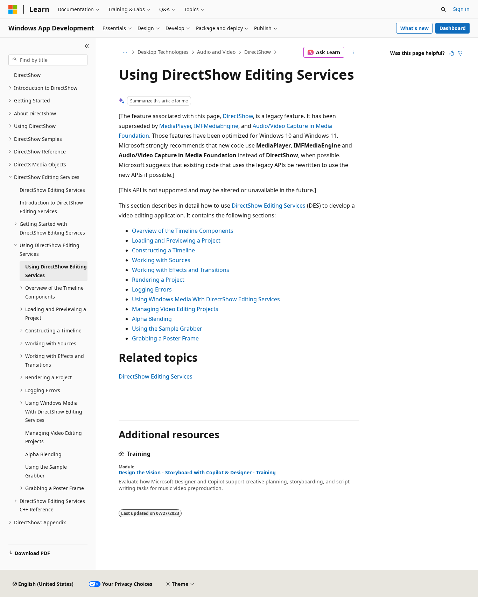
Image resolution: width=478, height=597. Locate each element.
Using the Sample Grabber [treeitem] (46, 471)
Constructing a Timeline (163, 250)
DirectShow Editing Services (268, 205)
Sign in (461, 9)
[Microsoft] (12, 9)
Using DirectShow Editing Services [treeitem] (56, 271)
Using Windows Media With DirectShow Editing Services (206, 299)
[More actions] (353, 52)
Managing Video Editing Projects (175, 309)
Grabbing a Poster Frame (165, 338)
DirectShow (257, 52)
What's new (414, 28)
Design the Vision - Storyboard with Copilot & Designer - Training (197, 472)
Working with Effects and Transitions (180, 270)
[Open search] (443, 9)
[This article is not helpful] (460, 53)
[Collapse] (87, 46)
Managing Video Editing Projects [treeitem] (53, 437)
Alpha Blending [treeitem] (43, 454)
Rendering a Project (158, 279)
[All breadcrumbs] (125, 52)
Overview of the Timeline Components (182, 231)
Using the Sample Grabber (167, 328)
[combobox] (47, 60)
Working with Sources (161, 260)
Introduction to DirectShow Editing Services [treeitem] (51, 207)
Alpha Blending (152, 319)
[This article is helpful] (452, 53)
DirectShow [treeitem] (27, 75)
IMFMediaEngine (216, 126)
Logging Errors (152, 289)
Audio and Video (216, 52)
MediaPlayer (175, 126)
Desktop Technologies (163, 52)
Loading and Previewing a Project (176, 240)
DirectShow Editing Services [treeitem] (52, 190)
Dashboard (453, 28)
